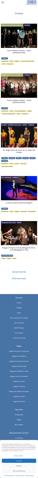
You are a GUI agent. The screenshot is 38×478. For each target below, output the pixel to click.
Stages (19, 420)
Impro (19, 313)
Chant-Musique (19, 328)
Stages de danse (19, 386)
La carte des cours (19, 338)
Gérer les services (18, 455)
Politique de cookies (9, 475)
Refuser (19, 466)
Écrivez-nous (20, 278)
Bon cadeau (19, 425)
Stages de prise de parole (19, 376)
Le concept (19, 438)
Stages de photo (19, 396)
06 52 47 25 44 (19, 272)
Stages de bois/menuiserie (19, 361)
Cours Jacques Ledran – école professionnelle (19, 101)
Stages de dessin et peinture (19, 351)
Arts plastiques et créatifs (19, 318)
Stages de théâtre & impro (19, 371)
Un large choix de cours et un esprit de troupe (19, 151)
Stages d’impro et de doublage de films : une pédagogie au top (19, 249)
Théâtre (19, 308)
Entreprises (19, 415)
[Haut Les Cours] (31, 2)
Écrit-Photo (19, 333)
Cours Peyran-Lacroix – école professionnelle (19, 51)
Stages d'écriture (19, 401)
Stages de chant (19, 381)
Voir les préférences (19, 471)
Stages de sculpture (19, 356)
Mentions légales (20, 475)
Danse (19, 303)
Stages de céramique (19, 366)
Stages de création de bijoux (19, 391)
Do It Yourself (19, 323)
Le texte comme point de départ (19, 203)
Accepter (19, 461)
